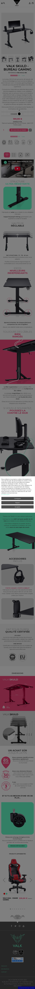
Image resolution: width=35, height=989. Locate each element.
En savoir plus (5, 494)
